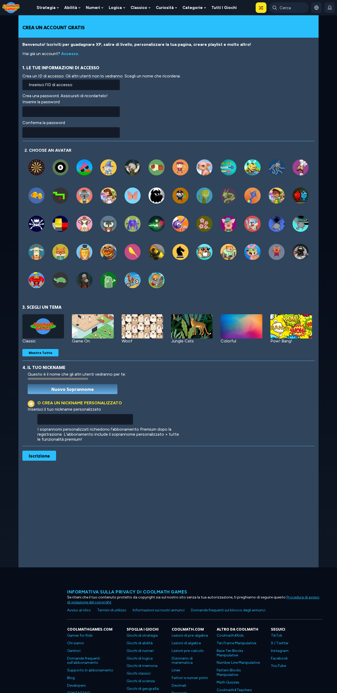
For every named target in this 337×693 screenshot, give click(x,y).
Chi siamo (75, 643)
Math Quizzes (228, 682)
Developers (76, 685)
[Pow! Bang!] (291, 326)
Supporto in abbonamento (90, 670)
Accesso (69, 53)
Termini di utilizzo (111, 610)
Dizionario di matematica (182, 660)
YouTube (278, 665)
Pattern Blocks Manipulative (229, 672)
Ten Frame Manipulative (236, 643)
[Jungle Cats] (192, 326)
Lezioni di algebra (186, 643)
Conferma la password (43, 122)
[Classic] (43, 326)
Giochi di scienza (141, 681)
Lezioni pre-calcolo (188, 650)
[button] (261, 7)
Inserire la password (41, 101)
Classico (139, 7)
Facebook (279, 658)
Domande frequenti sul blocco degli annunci (228, 610)
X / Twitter (280, 643)
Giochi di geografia (143, 688)
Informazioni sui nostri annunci (159, 610)
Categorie (192, 7)
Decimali (179, 685)
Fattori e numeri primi (190, 678)
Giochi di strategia (142, 635)
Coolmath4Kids (230, 635)
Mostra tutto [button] (40, 353)
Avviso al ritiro (79, 610)
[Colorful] (241, 326)
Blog (71, 678)
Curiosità (165, 7)
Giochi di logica (140, 658)
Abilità (70, 7)
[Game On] (92, 326)
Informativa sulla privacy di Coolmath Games (127, 591)
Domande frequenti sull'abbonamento (83, 660)
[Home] (11, 7)
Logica (115, 7)
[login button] (329, 7)
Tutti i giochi (224, 7)
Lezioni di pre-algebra (190, 635)
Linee (176, 670)
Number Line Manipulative (238, 662)
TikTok (276, 635)
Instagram (280, 650)
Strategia (46, 7)
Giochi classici (139, 673)
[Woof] (142, 326)
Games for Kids (80, 635)
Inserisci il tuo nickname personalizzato (64, 409)
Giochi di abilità (140, 643)
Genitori (74, 650)
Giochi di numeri (140, 650)
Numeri (93, 7)
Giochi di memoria (142, 665)
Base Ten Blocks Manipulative (230, 652)
